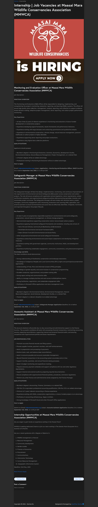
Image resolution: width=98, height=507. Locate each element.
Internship (22, 1)
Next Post (78, 479)
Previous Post (21, 479)
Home (16, 1)
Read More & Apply (20, 471)
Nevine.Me (30, 504)
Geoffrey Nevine (77, 504)
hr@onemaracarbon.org (26, 168)
